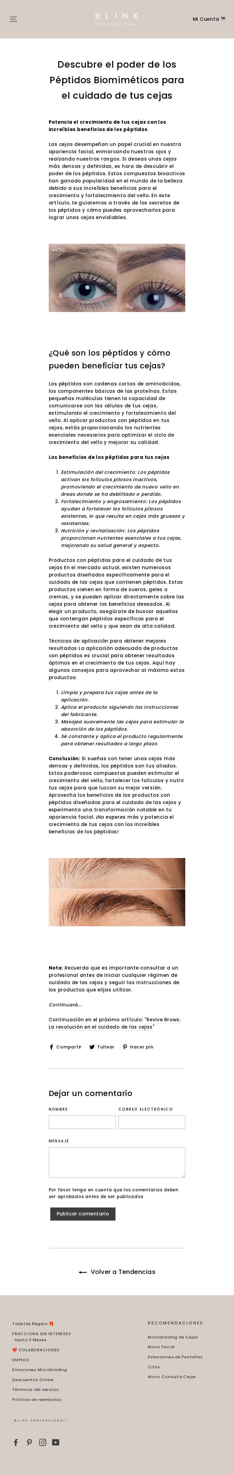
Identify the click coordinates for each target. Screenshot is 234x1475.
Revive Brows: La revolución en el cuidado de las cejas (115, 1023)
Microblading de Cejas (173, 1337)
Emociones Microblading (39, 1370)
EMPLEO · (21, 1360)
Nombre (58, 1109)
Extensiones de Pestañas (175, 1357)
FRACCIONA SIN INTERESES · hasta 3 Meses (41, 1337)
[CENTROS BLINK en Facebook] (16, 1442)
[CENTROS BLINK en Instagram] (42, 1442)
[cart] (223, 19)
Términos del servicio (35, 1389)
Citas (154, 1367)
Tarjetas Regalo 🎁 (33, 1324)
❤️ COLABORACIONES (35, 1350)
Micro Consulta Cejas (172, 1377)
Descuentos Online (33, 1380)
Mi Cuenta (206, 19)
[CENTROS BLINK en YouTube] (55, 1442)
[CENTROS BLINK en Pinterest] (29, 1442)
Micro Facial (161, 1347)
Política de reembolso (37, 1399)
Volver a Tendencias (122, 1272)
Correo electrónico (146, 1109)
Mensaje (59, 1140)
